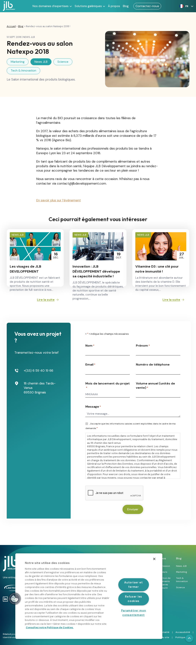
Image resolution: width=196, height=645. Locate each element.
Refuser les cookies (133, 599)
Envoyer (132, 509)
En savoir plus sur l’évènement (58, 200)
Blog (126, 6)
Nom (89, 346)
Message (93, 407)
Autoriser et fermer (133, 584)
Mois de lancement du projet (107, 385)
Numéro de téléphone (153, 364)
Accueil (11, 26)
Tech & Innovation (23, 70)
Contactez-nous (147, 6)
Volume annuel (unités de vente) (155, 385)
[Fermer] (154, 559)
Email (90, 364)
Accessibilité (183, 632)
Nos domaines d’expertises (51, 6)
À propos (114, 6)
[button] (185, 6)
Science (62, 62)
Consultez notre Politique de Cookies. (50, 627)
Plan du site (162, 637)
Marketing (17, 62)
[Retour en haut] (189, 638)
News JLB (40, 62)
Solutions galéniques (88, 6)
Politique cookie (184, 637)
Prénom (143, 346)
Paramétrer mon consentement (133, 613)
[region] (88, 596)
